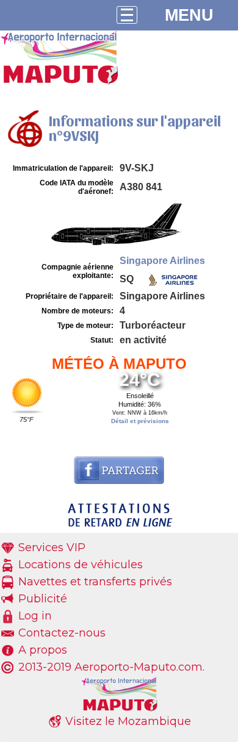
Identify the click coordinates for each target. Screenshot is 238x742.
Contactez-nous (62, 633)
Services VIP (51, 547)
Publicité (42, 598)
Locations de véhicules (80, 564)
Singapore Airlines (162, 260)
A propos (42, 650)
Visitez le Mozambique (128, 721)
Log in (35, 615)
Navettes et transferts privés (95, 581)
